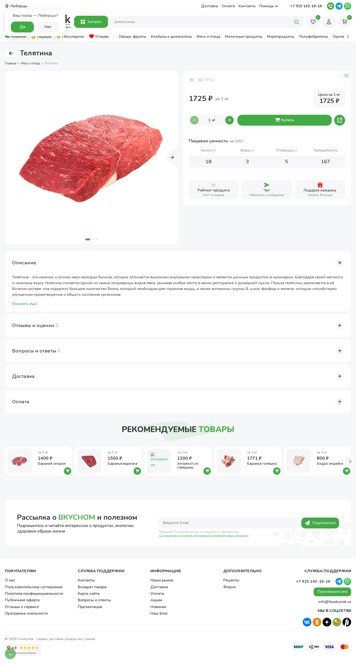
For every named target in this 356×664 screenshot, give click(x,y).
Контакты (247, 6)
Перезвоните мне (332, 591)
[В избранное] (346, 76)
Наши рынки (161, 580)
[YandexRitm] (346, 622)
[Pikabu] (337, 622)
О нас (10, 580)
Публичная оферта (22, 600)
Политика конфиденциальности (34, 593)
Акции (156, 600)
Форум (229, 587)
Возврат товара (92, 587)
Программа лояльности (26, 613)
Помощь (266, 6)
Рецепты (231, 580)
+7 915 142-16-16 (306, 6)
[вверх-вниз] (10, 653)
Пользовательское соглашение (33, 587)
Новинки (158, 607)
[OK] (317, 622)
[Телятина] (91, 157)
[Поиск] (296, 22)
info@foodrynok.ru (334, 601)
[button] (347, 36)
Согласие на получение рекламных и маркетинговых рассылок (203, 535)
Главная (10, 63)
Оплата (228, 6)
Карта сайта (89, 593)
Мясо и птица (30, 63)
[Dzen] (327, 622)
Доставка (209, 6)
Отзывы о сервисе (22, 607)
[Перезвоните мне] (330, 6)
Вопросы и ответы (94, 600)
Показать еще (24, 303)
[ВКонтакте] (307, 622)
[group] (15, 36)
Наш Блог (159, 613)
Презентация (90, 607)
